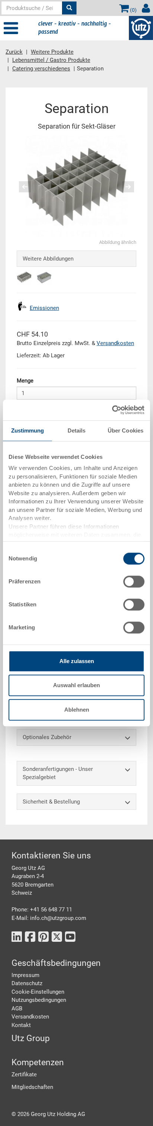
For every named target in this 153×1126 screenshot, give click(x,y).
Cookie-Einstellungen (38, 991)
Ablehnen (76, 709)
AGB (17, 1008)
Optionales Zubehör (47, 737)
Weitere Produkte (52, 52)
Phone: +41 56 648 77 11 (42, 909)
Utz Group (31, 1038)
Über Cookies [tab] (125, 430)
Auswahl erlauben (76, 685)
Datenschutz (27, 983)
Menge (25, 380)
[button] (23, 186)
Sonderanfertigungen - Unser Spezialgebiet (58, 773)
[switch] (133, 581)
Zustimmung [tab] (27, 430)
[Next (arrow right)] (123, 186)
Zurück (14, 52)
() (133, 10)
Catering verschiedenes (41, 68)
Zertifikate (24, 1074)
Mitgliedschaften (32, 1087)
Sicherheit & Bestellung (51, 801)
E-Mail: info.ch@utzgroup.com (49, 918)
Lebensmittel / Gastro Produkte (51, 60)
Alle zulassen (76, 661)
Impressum (25, 975)
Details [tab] (77, 430)
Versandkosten (115, 343)
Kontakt (21, 1025)
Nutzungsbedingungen (39, 1000)
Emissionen (44, 308)
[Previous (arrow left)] (30, 186)
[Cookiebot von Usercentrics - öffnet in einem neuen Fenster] (111, 410)
